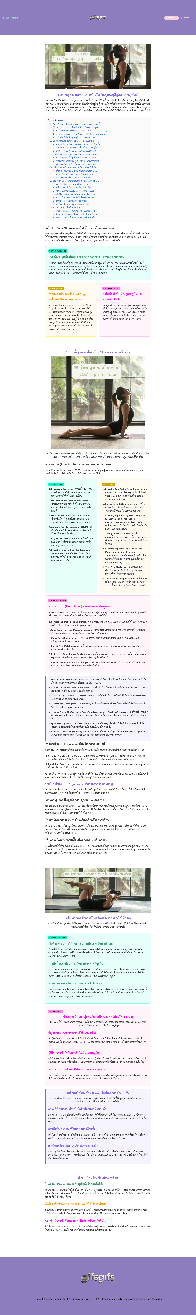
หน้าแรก (5, 18)
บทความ (15, 18)
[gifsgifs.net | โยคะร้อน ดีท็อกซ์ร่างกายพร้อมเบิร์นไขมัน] (98, 17)
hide (61, 120)
